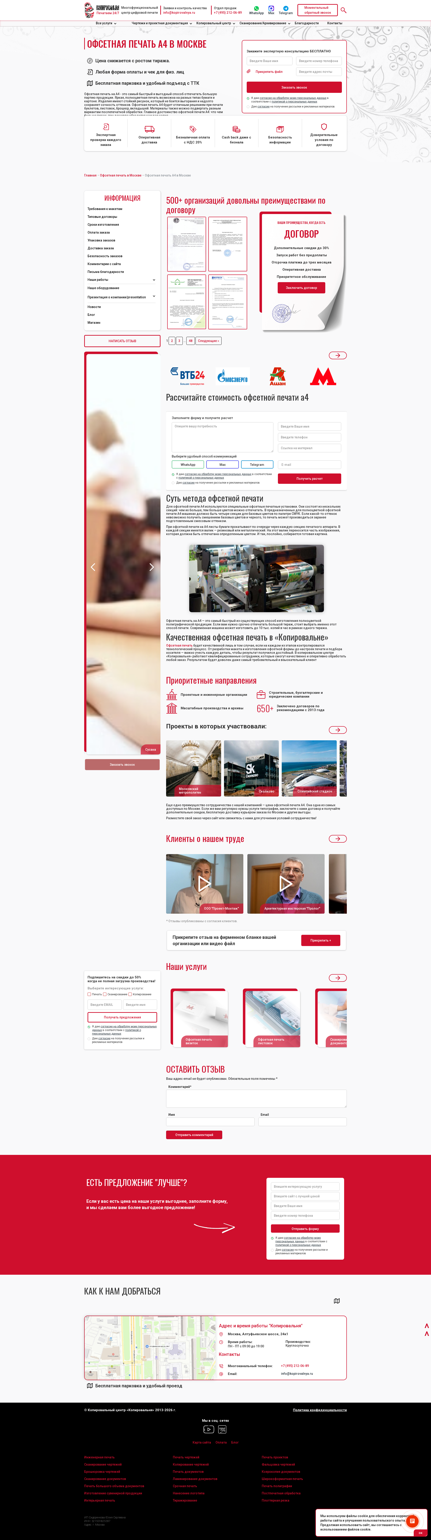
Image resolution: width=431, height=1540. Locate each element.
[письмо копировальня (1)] (227, 302)
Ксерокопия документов (281, 1471)
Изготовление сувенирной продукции (113, 1493)
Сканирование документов (105, 1479)
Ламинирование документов (195, 1479)
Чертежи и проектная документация (160, 23)
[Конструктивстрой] (186, 302)
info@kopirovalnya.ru (179, 12)
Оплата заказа (99, 232)
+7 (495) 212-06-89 (228, 12)
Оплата (221, 1442)
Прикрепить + (320, 940)
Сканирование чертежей (103, 1464)
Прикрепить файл (269, 72)
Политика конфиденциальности (320, 1410)
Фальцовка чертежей (278, 1464)
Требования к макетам (105, 209)
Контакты (334, 23)
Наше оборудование (103, 288)
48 (190, 341)
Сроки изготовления (103, 224)
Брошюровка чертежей (102, 1471)
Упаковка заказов (101, 240)
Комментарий (179, 1087)
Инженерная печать (99, 1457)
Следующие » (208, 341)
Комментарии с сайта (104, 264)
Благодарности (307, 23)
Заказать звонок (122, 764)
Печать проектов (275, 1457)
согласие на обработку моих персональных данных (293, 98)
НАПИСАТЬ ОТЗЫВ (122, 341)
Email (265, 1114)
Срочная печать (185, 1486)
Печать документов (188, 1471)
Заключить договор (301, 288)
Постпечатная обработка (281, 1493)
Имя (171, 1114)
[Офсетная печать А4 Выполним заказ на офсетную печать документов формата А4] (256, 578)
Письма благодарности (106, 272)
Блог (91, 315)
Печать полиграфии (277, 1486)
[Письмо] (227, 244)
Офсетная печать (179, 645)
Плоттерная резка (275, 1500)
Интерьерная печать (99, 1500)
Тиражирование (185, 1500)
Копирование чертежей (191, 1464)
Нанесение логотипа (189, 1493)
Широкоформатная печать (282, 1479)
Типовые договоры (102, 217)
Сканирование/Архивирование (263, 23)
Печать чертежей (186, 1457)
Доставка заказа (101, 248)
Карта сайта (202, 1442)
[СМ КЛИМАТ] (186, 244)
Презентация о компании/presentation (117, 297)
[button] (106, 23)
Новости (94, 307)
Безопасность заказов (105, 256)
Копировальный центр (213, 23)
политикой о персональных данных (294, 101)
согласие (263, 106)
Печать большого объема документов (114, 1486)
